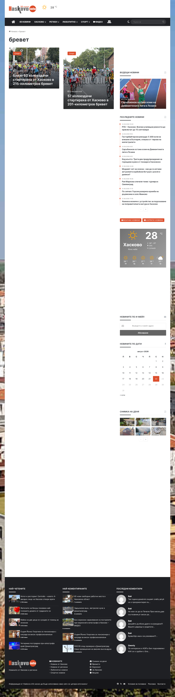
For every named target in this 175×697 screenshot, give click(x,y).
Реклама (152, 684)
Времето (96, 664)
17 (123, 379)
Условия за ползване (137, 684)
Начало (14, 31)
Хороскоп (96, 667)
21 (150, 379)
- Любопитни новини (58, 670)
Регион (53, 22)
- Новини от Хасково (58, 664)
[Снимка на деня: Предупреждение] (127, 431)
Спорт (84, 22)
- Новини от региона (58, 667)
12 (136, 373)
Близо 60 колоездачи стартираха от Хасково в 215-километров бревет (33, 80)
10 (123, 373)
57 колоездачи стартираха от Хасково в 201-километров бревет (88, 100)
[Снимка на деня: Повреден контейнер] (143, 422)
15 (156, 373)
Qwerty (131, 645)
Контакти (161, 684)
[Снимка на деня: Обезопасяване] (158, 422)
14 (150, 373)
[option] (143, 94)
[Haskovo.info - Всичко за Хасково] (22, 9)
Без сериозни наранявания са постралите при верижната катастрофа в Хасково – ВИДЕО (92, 623)
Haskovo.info (28, 684)
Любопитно (69, 22)
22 (156, 379)
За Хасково (97, 670)
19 (136, 379)
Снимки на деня (99, 661)
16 (163, 373)
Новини (26, 22)
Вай (130, 596)
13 (143, 373)
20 (143, 379)
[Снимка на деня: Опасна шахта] (158, 431)
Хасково (39, 22)
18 (130, 379)
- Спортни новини (57, 673)
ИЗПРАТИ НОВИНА (154, 220)
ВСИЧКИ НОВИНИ (131, 220)
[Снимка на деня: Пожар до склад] (143, 431)
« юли (122, 395)
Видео (99, 22)
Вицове (95, 673)
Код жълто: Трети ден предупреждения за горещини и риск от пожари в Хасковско (141, 102)
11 (130, 373)
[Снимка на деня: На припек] (127, 422)
